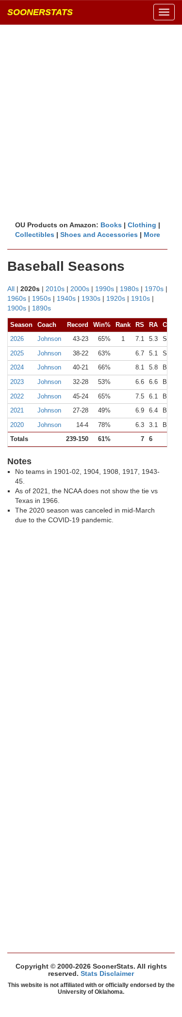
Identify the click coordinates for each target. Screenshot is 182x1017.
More (152, 234)
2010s (55, 289)
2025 (17, 353)
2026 (17, 338)
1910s (140, 298)
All (11, 289)
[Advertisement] (91, 122)
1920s (115, 298)
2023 (17, 381)
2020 (17, 424)
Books (111, 225)
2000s (79, 289)
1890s (41, 308)
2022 (17, 396)
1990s (104, 289)
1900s (16, 308)
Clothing (142, 225)
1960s (16, 298)
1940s (66, 298)
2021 (17, 410)
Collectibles (34, 234)
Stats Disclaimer (107, 973)
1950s (41, 298)
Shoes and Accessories (99, 234)
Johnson (49, 338)
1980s (129, 289)
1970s (154, 289)
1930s (91, 298)
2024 (17, 367)
